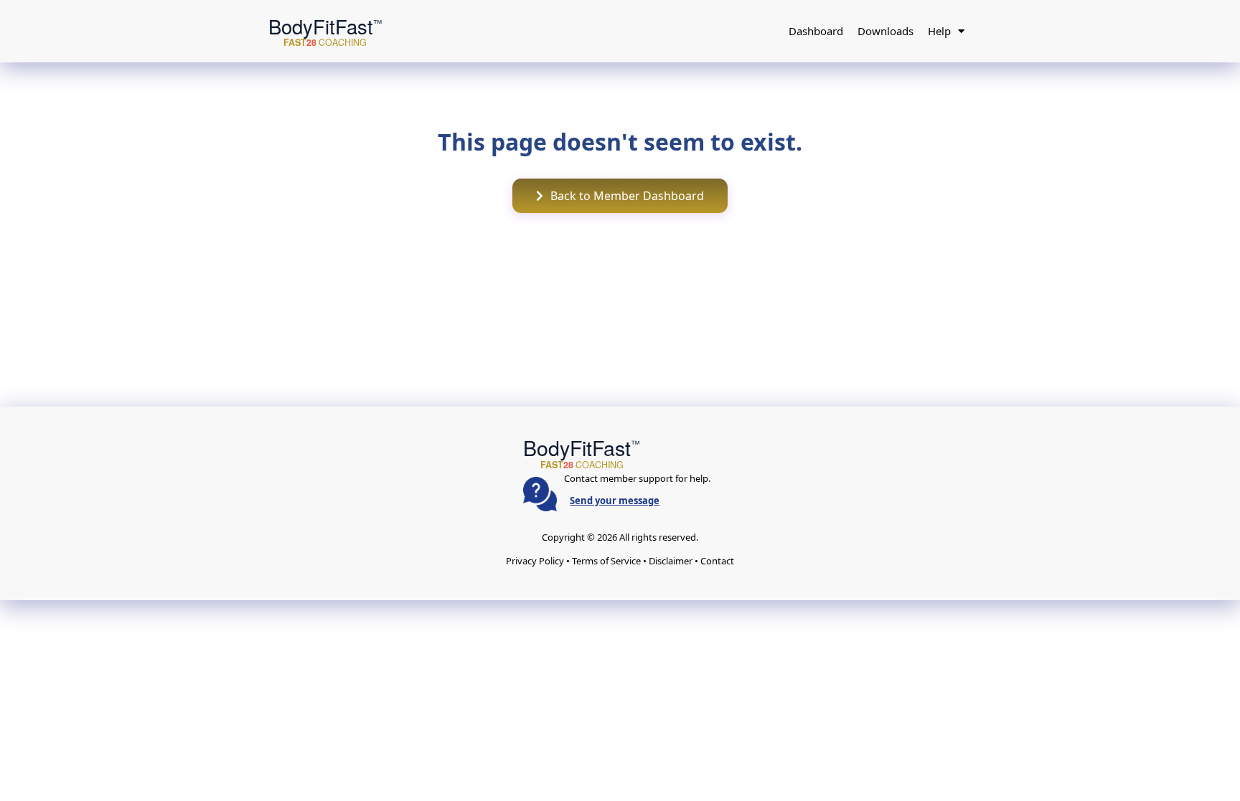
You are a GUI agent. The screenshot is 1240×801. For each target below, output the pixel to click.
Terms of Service (606, 560)
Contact (717, 560)
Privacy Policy (535, 560)
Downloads (885, 31)
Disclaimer (670, 560)
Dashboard (816, 31)
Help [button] (939, 31)
